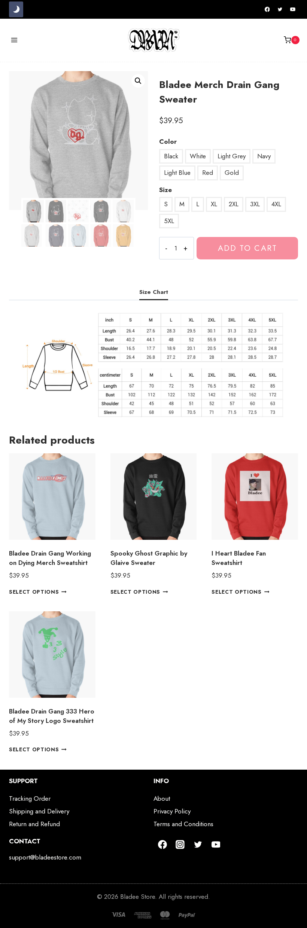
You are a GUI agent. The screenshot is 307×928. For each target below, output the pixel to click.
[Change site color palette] (16, 9)
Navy (264, 156)
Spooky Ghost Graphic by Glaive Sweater (148, 558)
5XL (169, 220)
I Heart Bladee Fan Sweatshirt (239, 558)
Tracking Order (30, 798)
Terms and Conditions (183, 823)
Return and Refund (34, 823)
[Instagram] (180, 845)
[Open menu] (14, 40)
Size (165, 189)
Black (171, 156)
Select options (34, 591)
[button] (138, 81)
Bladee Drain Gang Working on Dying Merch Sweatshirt (50, 558)
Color (168, 141)
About (162, 798)
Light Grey (232, 156)
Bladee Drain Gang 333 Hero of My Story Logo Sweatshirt (51, 716)
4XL (276, 204)
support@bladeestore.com (45, 857)
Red (207, 172)
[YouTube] (293, 9)
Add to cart (247, 248)
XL (214, 204)
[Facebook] (267, 9)
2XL (233, 204)
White (198, 156)
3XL (255, 204)
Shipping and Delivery (39, 811)
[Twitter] (280, 9)
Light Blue (177, 172)
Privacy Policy (172, 811)
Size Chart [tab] (153, 292)
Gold (232, 172)
